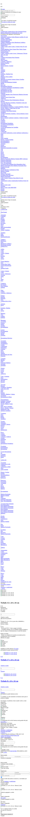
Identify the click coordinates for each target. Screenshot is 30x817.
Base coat (3, 85)
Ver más (26, 37)
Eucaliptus (3, 175)
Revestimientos (4, 80)
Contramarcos (12, 169)
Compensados (14, 180)
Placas (2, 72)
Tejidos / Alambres (5, 38)
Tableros (3, 179)
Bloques (17, 37)
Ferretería (20, 31)
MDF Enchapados (5, 558)
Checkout (3, 804)
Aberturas (3, 143)
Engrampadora (10, 124)
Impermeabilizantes (5, 41)
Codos (9, 46)
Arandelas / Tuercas (16, 113)
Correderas (3, 111)
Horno (2, 152)
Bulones (23, 113)
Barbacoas (3, 146)
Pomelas (3, 393)
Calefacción (3, 131)
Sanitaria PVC (4, 45)
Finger (25, 180)
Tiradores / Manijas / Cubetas (8, 394)
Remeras (3, 440)
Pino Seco (11, 175)
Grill (2, 149)
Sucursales (3, 584)
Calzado (6, 117)
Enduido (15, 82)
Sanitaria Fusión (4, 52)
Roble (17, 178)
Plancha (2, 154)
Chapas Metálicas (5, 49)
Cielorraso (25, 158)
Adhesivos (3, 98)
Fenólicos (20, 180)
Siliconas (22, 100)
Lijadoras (3, 349)
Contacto (8, 584)
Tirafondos (8, 113)
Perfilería (3, 78)
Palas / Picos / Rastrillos (6, 406)
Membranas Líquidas (6, 43)
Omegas (14, 79)
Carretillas (15, 127)
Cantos (9, 180)
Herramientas (4, 126)
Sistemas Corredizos (5, 109)
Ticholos (3, 221)
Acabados (3, 94)
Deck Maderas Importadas (7, 506)
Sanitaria (3, 59)
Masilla (2, 83)
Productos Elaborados (6, 160)
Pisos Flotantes (15, 57)
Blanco (2, 184)
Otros (7, 39)
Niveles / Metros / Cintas (7, 108)
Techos (2, 48)
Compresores (4, 89)
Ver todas (16, 648)
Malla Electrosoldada (6, 227)
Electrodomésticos (5, 141)
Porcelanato (9, 57)
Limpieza (3, 120)
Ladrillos (21, 37)
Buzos (2, 117)
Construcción (4, 31)
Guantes (26, 117)
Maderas (3, 33)
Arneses (3, 97)
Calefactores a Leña (11, 132)
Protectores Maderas (18, 94)
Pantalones (3, 439)
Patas (2, 391)
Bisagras (8, 102)
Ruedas (14, 111)
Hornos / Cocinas (5, 139)
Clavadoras (3, 124)
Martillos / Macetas (23, 106)
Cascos (7, 97)
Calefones (18, 132)
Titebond (3, 130)
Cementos (8, 37)
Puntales (3, 228)
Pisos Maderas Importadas (7, 510)
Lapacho (10, 178)
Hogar (24, 31)
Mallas (10, 39)
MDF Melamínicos (5, 560)
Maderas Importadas (5, 176)
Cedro (2, 178)
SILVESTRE (13, 751)
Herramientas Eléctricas (6, 86)
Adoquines (3, 37)
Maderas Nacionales (6, 158)
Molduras (3, 76)
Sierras (2, 351)
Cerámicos (3, 57)
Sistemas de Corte (5, 409)
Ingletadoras (4, 347)
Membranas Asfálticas (20, 42)
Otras (14, 178)
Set (12, 127)
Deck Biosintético (18, 164)
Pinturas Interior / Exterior (7, 65)
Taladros (3, 353)
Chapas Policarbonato (6, 265)
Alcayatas (3, 102)
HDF (15, 187)
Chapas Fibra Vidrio (17, 49)
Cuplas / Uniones (15, 46)
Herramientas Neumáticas (7, 123)
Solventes (25, 94)
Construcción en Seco (12, 31)
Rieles (11, 111)
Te (1, 278)
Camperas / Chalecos (19, 117)
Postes (4, 172)
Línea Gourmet (4, 138)
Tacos (2, 428)
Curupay (6, 178)
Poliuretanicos (16, 100)
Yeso (11, 74)
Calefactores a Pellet (5, 466)
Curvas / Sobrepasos (18, 53)
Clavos (26, 113)
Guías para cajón (5, 388)
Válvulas (25, 53)
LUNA (5, 752)
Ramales (3, 256)
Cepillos (22, 87)
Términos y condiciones (6, 587)
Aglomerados (4, 180)
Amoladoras (9, 87)
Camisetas (11, 117)
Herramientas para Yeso (6, 90)
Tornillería (3, 112)
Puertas (2, 145)
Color (5, 184)
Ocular (10, 97)
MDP (12, 187)
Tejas (9, 50)
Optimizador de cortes (17, 33)
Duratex (3, 189)
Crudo (9, 184)
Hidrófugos (9, 42)
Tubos (2, 54)
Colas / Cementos (5, 100)
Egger (2, 183)
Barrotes (7, 169)
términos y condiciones (9, 781)
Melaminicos (8, 33)
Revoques (3, 223)
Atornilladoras (16, 87)
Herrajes (3, 101)
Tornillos (22, 79)
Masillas (8, 94)
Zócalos (3, 169)
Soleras (18, 79)
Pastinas (3, 63)
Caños (6, 46)
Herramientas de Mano (6, 105)
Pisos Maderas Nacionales (7, 512)
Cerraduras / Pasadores (16, 102)
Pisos (2, 56)
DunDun (7, 63)
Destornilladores (5, 106)
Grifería (5, 60)
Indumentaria (4, 116)
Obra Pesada (4, 35)
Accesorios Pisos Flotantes (7, 164)
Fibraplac (3, 186)
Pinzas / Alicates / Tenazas (7, 408)
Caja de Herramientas (6, 127)
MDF (21, 158)
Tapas (2, 257)
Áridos (13, 37)
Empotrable (9, 148)
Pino (2, 172)
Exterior (3, 82)
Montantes (3, 79)
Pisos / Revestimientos (6, 163)
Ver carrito (3, 797)
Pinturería (3, 64)
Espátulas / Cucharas (14, 106)
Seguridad (3, 95)
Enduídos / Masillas (5, 74)
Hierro (2, 224)
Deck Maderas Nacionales (17, 165)
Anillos (2, 46)
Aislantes (3, 69)
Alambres (3, 39)
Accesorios (9, 79)
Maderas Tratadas (15, 158)
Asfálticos (3, 42)
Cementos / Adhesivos (6, 61)
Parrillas (11, 139)
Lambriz (10, 76)
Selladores (3, 128)
